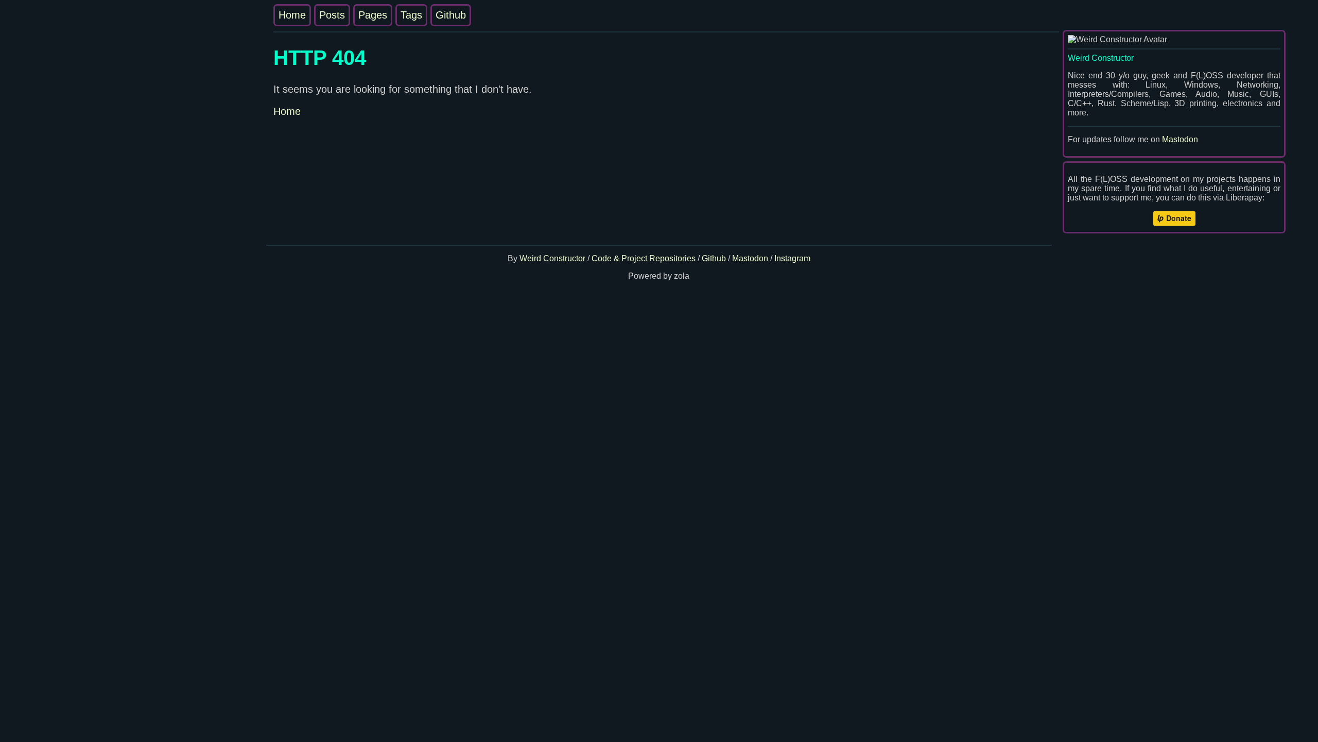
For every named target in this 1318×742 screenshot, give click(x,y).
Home (292, 15)
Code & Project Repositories (644, 258)
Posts (332, 15)
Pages (372, 15)
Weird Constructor (552, 258)
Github (451, 15)
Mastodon (1180, 139)
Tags (411, 15)
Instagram (792, 258)
